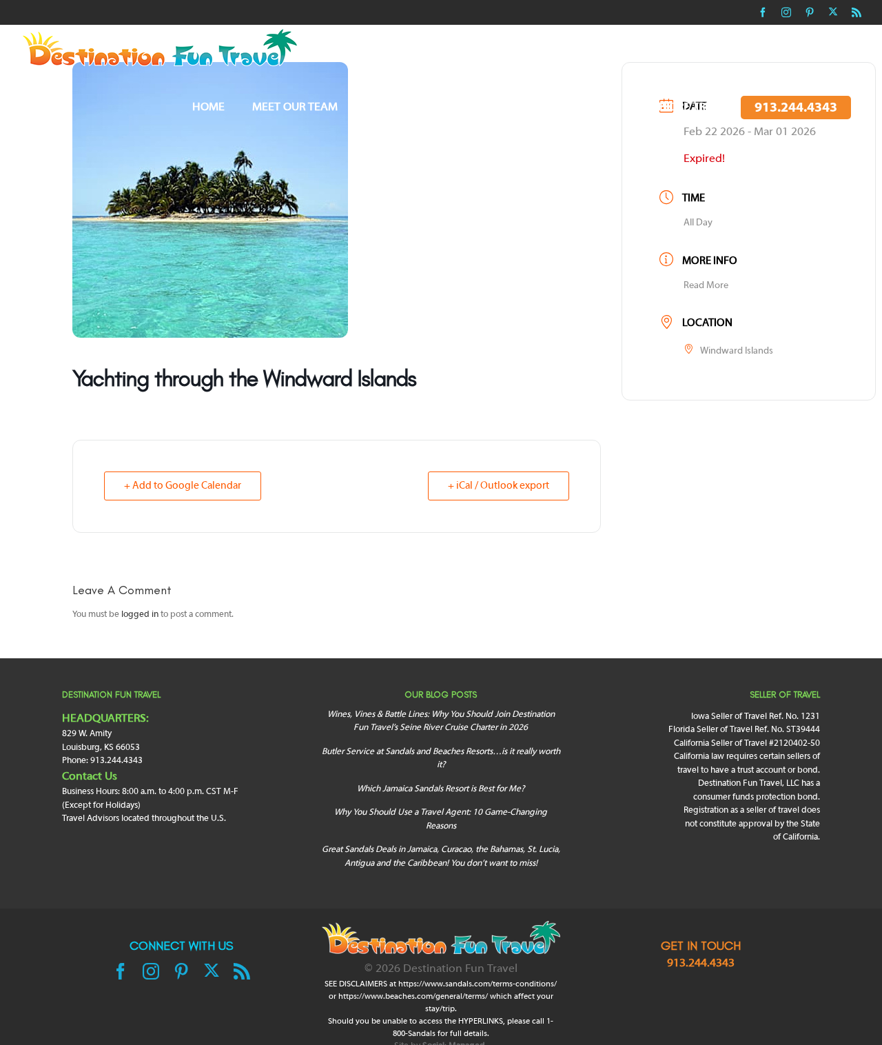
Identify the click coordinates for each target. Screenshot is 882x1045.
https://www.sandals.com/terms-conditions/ (477, 984)
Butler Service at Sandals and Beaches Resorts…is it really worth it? (441, 759)
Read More (706, 286)
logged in (139, 615)
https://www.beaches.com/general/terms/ (413, 997)
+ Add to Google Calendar (182, 485)
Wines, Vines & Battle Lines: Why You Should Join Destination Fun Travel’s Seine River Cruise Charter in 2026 (441, 721)
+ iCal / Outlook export (498, 485)
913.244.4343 (701, 963)
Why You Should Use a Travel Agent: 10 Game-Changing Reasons (440, 819)
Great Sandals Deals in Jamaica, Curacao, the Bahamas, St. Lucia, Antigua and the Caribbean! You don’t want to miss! (441, 857)
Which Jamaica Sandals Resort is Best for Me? (440, 789)
